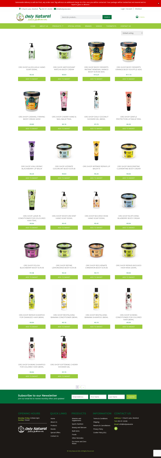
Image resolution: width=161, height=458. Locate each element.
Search (107, 17)
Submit (131, 397)
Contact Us (126, 26)
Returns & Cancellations (101, 425)
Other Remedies (77, 438)
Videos (99, 26)
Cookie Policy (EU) (99, 432)
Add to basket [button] (32, 79)
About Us (44, 26)
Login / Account (126, 9)
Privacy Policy (98, 429)
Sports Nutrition (77, 424)
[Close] (158, 3)
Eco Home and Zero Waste (79, 442)
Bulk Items (76, 431)
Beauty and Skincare (79, 427)
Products (56, 26)
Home (32, 26)
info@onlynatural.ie (64, 9)
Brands (88, 26)
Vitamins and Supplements (76, 419)
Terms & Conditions (100, 418)
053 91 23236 (47, 9)
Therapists (111, 26)
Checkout (138, 9)
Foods (74, 434)
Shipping (96, 422)
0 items (142, 17)
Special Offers (74, 26)
